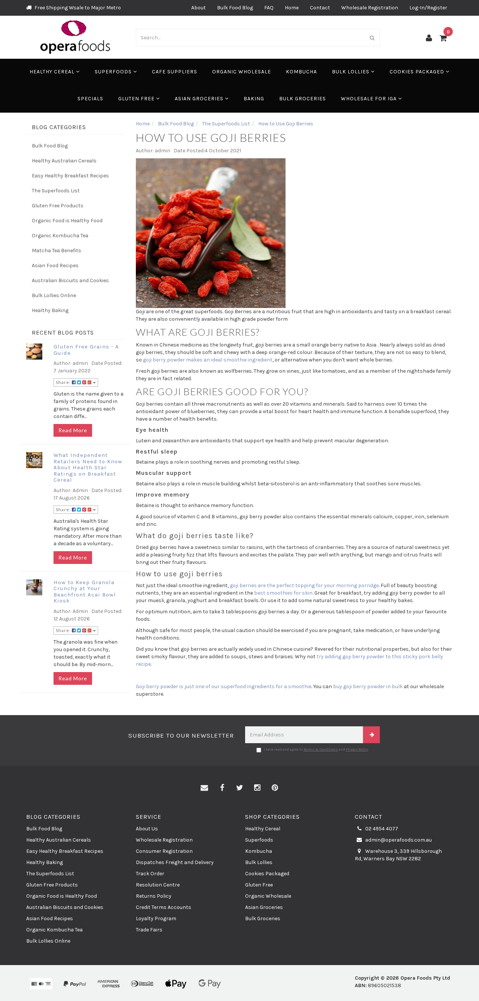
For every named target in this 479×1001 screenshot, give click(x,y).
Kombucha (301, 71)
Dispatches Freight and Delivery (175, 862)
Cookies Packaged (418, 71)
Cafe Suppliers (174, 71)
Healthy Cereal (53, 71)
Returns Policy (153, 896)
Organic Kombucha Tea (60, 235)
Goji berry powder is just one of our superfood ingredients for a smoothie (223, 686)
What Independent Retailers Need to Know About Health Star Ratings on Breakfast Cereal (88, 467)
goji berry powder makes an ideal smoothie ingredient (207, 360)
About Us (147, 828)
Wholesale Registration (369, 7)
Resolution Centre (158, 885)
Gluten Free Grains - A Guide (86, 349)
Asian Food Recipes (55, 265)
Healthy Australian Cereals (64, 161)
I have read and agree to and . (316, 749)
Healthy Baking (50, 310)
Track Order (150, 873)
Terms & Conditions (320, 749)
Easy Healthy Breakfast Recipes (70, 176)
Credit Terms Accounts (163, 907)
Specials (90, 98)
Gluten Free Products (57, 205)
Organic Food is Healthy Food (67, 220)
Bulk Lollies (351, 71)
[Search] (372, 37)
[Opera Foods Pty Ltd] (75, 37)
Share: (64, 382)
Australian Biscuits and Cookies (70, 280)
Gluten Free (137, 98)
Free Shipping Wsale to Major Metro (77, 7)
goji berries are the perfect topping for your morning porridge (304, 585)
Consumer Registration (164, 851)
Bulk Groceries (302, 98)
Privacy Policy (357, 749)
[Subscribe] (371, 734)
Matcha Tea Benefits (56, 250)
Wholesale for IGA (369, 98)
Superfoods (114, 71)
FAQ (269, 7)
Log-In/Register (428, 7)
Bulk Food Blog (235, 7)
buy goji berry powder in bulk (368, 686)
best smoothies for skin (283, 593)
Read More (72, 430)
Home (292, 7)
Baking (254, 98)
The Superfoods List (56, 190)
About (198, 7)
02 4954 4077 (381, 828)
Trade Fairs (149, 930)
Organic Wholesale (241, 71)
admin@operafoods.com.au (398, 840)
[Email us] (204, 788)
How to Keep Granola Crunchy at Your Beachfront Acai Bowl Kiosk (85, 591)
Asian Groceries (200, 98)
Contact (320, 7)
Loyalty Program (156, 918)
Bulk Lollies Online (54, 295)
